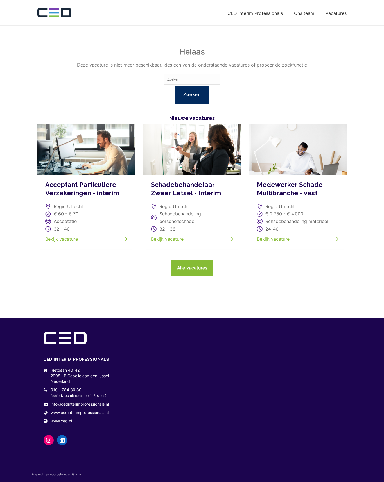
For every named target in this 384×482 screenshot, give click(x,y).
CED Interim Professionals (255, 13)
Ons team (304, 13)
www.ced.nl (61, 421)
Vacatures (336, 13)
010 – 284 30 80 (66, 389)
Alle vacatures (192, 267)
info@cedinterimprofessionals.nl (80, 404)
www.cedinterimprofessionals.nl (80, 412)
